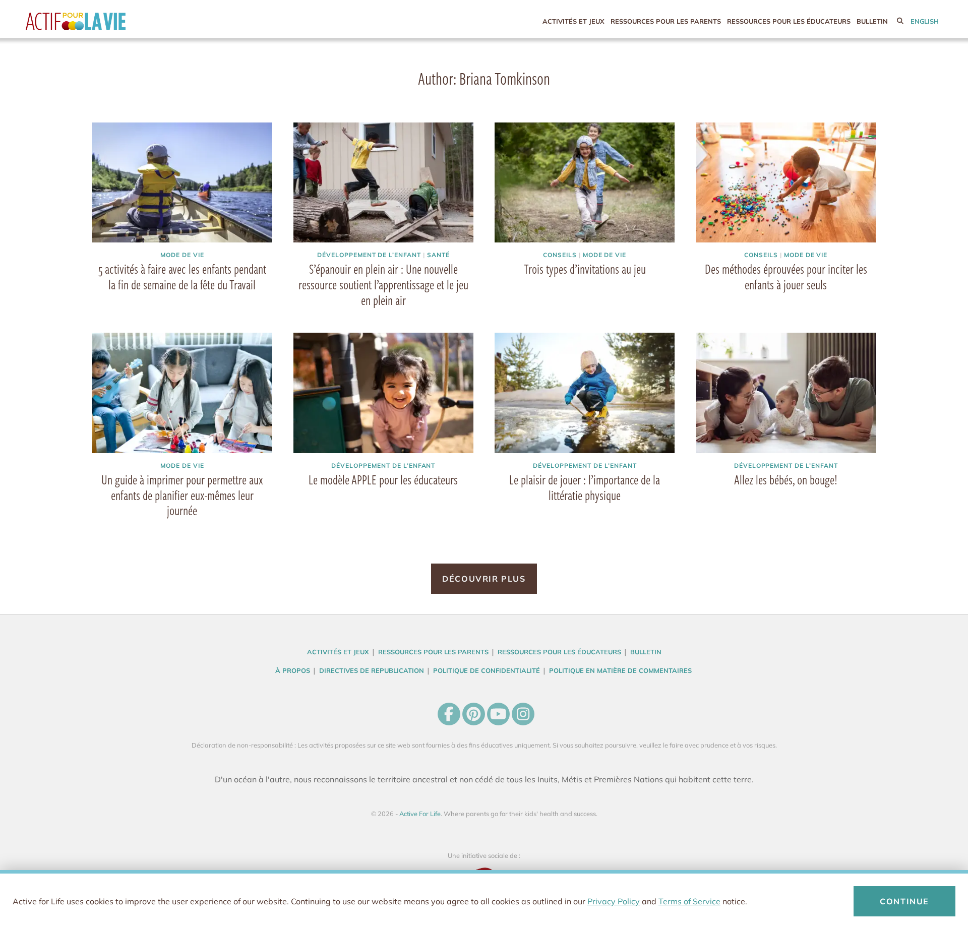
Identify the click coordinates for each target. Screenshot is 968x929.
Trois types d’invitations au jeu (585, 268)
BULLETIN (872, 21)
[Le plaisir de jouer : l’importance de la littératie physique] (585, 393)
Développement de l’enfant (369, 255)
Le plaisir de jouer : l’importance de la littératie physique (584, 487)
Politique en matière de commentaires (620, 670)
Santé (438, 255)
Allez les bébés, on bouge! (785, 479)
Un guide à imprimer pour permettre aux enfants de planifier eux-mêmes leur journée (182, 495)
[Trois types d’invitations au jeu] (585, 182)
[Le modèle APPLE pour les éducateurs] (383, 393)
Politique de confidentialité (486, 670)
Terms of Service (689, 901)
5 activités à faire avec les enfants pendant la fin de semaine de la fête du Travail (182, 276)
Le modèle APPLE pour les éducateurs (383, 479)
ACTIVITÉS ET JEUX (573, 21)
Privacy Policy (613, 901)
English (925, 21)
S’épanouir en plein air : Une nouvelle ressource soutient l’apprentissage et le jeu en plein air (383, 284)
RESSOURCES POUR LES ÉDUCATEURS (789, 21)
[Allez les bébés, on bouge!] (786, 393)
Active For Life (96, 21)
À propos (292, 670)
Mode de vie (182, 255)
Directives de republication (371, 670)
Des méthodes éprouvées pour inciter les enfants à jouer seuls (786, 276)
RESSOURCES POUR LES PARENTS (666, 21)
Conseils (560, 255)
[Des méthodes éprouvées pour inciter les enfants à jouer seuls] (786, 182)
